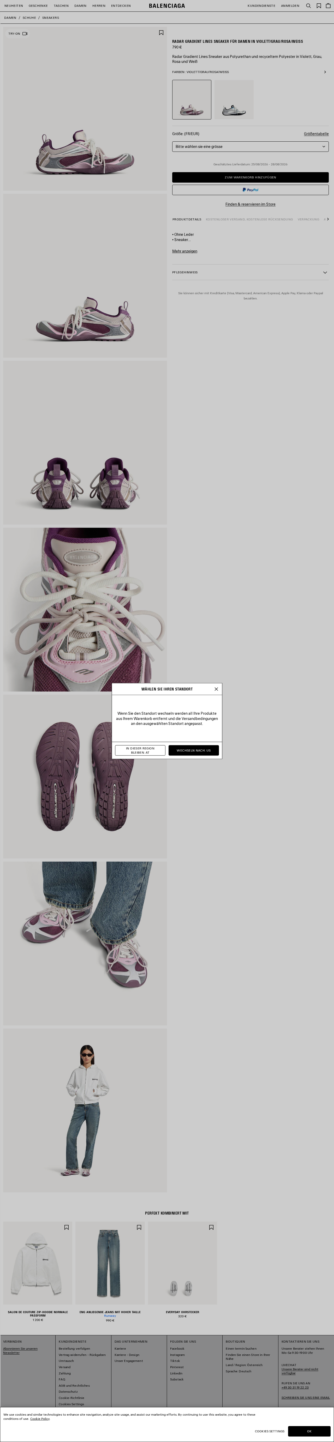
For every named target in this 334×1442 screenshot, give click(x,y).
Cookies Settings (269, 1431)
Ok (309, 1431)
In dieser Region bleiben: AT (140, 750)
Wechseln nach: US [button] (194, 750)
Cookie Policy (40, 1419)
